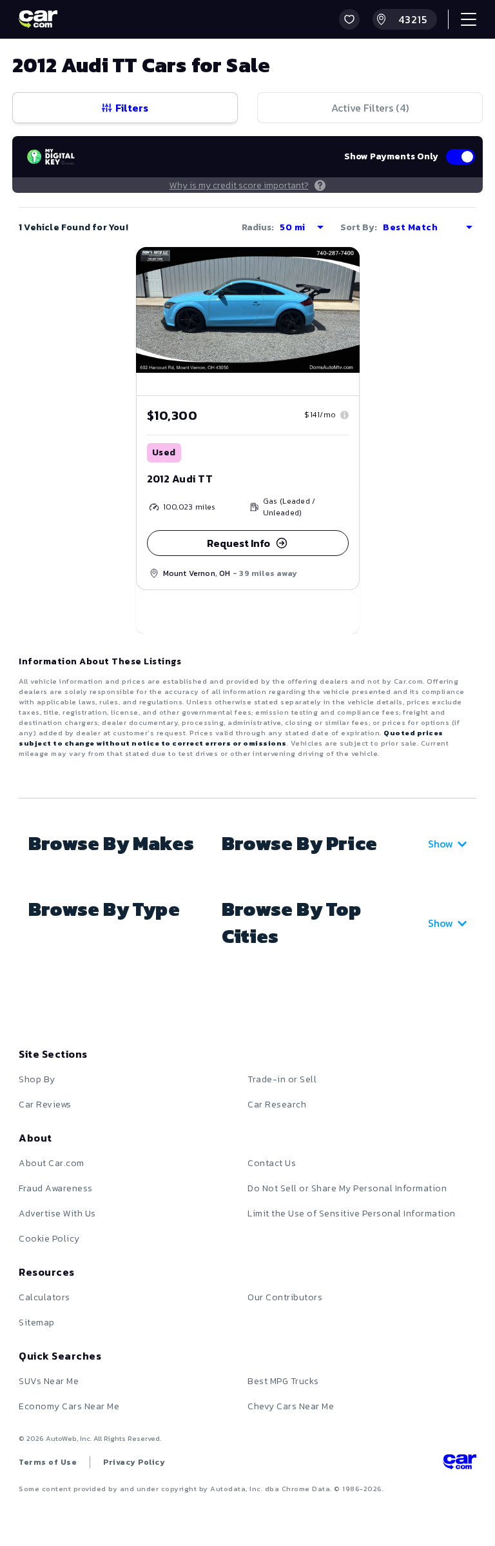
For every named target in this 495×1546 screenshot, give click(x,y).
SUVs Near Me (49, 1381)
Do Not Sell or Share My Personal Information (347, 1188)
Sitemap (37, 1322)
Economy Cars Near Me (69, 1406)
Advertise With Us (57, 1213)
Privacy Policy (134, 1462)
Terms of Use (48, 1462)
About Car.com (51, 1163)
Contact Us (272, 1163)
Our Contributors (285, 1297)
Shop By (37, 1079)
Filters (131, 107)
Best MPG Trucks (283, 1381)
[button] (349, 19)
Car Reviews (45, 1104)
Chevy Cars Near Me (291, 1406)
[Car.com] (38, 19)
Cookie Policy (49, 1238)
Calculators (44, 1297)
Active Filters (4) (370, 107)
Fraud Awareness (56, 1188)
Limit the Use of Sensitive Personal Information (352, 1213)
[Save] (340, 266)
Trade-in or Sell (282, 1079)
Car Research (277, 1104)
